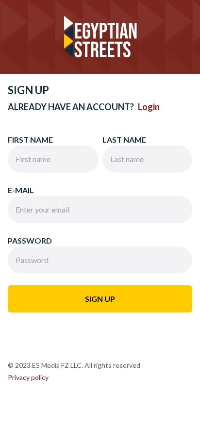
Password (30, 240)
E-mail (21, 190)
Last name (124, 139)
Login (149, 106)
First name (30, 139)
